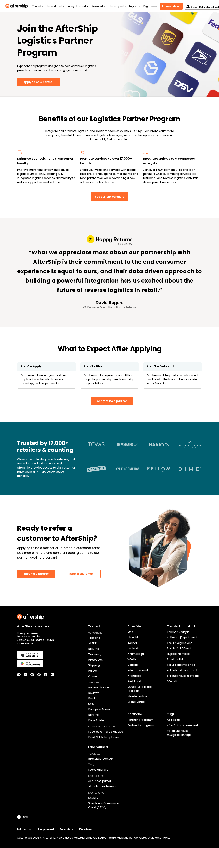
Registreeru (150, 6)
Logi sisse (134, 6)
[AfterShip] (17, 6)
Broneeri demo (171, 6)
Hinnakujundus (117, 6)
